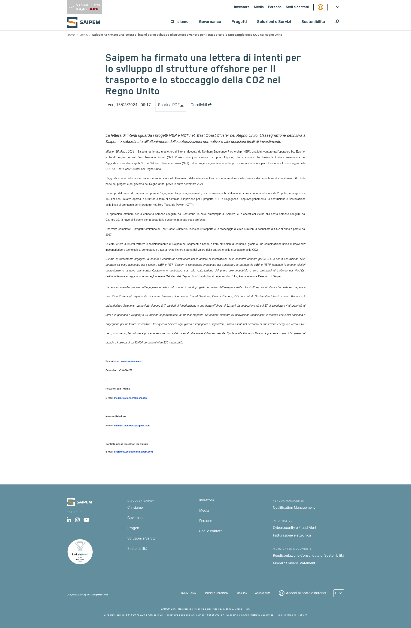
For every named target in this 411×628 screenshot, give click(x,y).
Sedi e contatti (297, 7)
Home (71, 35)
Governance (210, 22)
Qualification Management (294, 508)
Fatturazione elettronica (292, 535)
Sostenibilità (313, 22)
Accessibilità (262, 593)
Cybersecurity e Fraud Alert (294, 528)
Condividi (199, 105)
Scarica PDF (169, 105)
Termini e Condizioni (216, 593)
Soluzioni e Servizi (274, 22)
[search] (337, 22)
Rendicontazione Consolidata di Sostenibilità (308, 556)
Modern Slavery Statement (294, 563)
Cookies (242, 593)
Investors (242, 7)
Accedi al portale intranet (306, 593)
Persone (274, 7)
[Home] (85, 22)
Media (259, 7)
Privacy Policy (188, 593)
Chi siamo (179, 22)
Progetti (239, 22)
